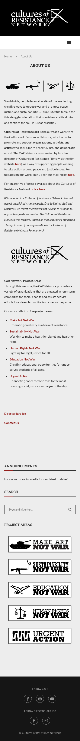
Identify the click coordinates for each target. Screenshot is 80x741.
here (18, 164)
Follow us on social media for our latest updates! (36, 479)
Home (8, 56)
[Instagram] (40, 699)
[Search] (76, 42)
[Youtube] (52, 699)
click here (38, 189)
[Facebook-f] (28, 699)
